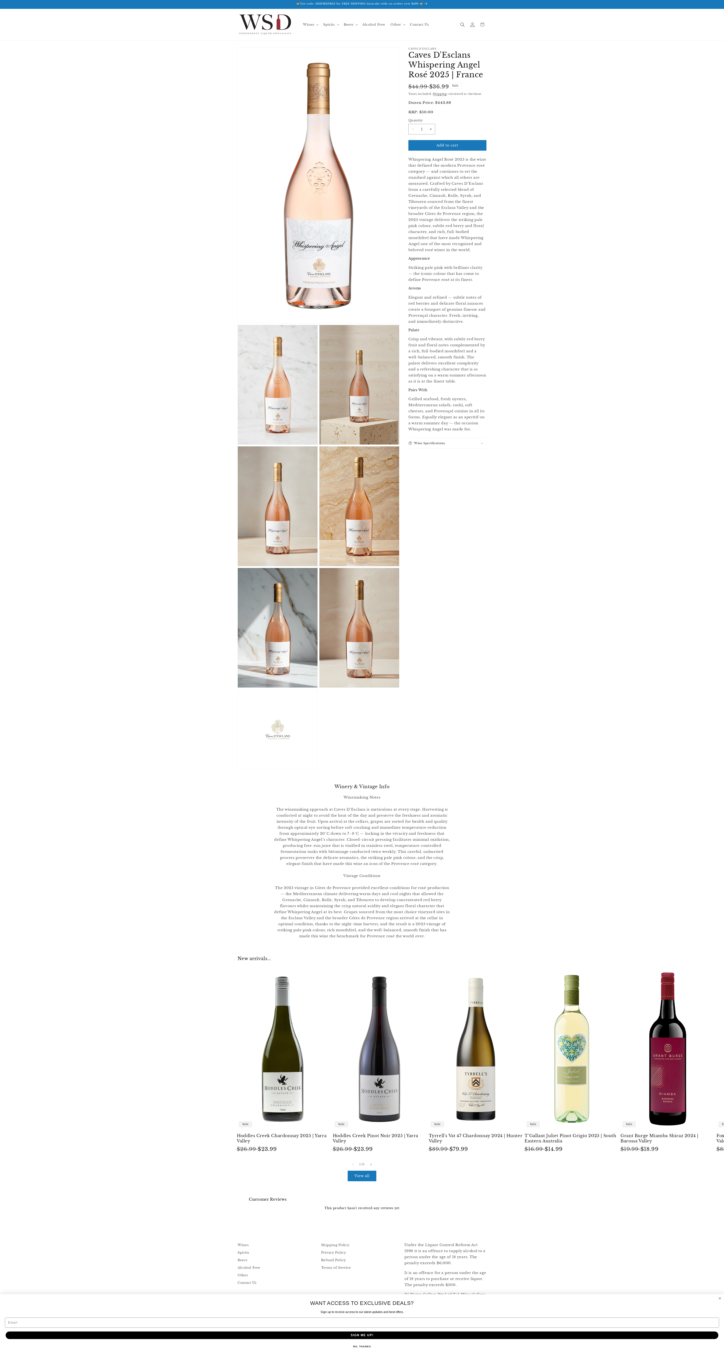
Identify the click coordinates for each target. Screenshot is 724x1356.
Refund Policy (333, 1260)
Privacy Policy (333, 1253)
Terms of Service (336, 1268)
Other (243, 1275)
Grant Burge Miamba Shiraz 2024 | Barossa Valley (659, 1138)
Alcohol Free (249, 1268)
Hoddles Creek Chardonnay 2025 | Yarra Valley (282, 1138)
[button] (310, 24)
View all (362, 1176)
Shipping (440, 94)
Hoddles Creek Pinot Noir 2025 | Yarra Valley (375, 1138)
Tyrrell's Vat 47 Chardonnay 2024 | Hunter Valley (475, 1138)
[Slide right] (371, 1164)
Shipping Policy (335, 1245)
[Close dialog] (720, 1298)
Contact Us (247, 1283)
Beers (243, 1260)
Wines (243, 1245)
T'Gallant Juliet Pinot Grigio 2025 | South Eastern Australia (570, 1138)
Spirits (243, 1253)
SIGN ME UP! (362, 1335)
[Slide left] (353, 1164)
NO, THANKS (362, 1346)
